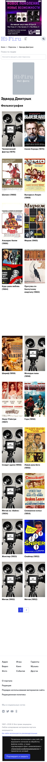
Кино (3, 47)
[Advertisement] (20, 315)
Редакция (6, 686)
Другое (34, 671)
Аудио (5, 662)
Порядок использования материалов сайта (23, 690)
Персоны (12, 47)
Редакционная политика (14, 695)
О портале (7, 681)
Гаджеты (35, 662)
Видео (5, 666)
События (20, 671)
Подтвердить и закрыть (17, 756)
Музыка (34, 666)
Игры (19, 662)
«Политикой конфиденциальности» (25, 749)
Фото (4, 671)
